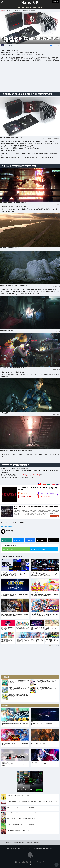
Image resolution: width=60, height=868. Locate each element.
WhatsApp (5, 540)
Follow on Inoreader (39, 549)
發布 (23, 7)
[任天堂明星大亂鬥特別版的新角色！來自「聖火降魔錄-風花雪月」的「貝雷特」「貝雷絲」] (15, 714)
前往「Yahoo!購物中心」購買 (47, 493)
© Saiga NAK (30, 864)
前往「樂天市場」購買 (26, 496)
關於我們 (9, 842)
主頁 (14, 7)
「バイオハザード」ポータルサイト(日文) (28, 475)
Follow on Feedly (9, 549)
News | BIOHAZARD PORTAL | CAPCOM (52, 138)
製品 (34, 7)
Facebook (29, 540)
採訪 (45, 7)
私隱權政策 (29, 842)
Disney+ (57, 645)
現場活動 (28, 7)
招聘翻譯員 (36, 842)
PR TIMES (58, 204)
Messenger (17, 540)
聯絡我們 (16, 842)
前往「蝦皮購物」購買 (26, 493)
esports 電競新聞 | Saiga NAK (30, 859)
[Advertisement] (30, 79)
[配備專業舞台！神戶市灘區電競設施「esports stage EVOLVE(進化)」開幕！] (15, 755)
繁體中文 (54, 1)
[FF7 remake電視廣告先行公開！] (45, 735)
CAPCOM (4, 527)
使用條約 (22, 842)
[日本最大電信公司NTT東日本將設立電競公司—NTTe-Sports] (45, 714)
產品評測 (40, 7)
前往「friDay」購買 (45, 496)
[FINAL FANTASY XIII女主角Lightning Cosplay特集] (45, 755)
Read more (54, 516)
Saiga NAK (30, 2)
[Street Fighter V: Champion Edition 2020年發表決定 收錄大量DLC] (15, 735)
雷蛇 (52, 645)
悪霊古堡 (11, 527)
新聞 (19, 7)
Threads (41, 540)
